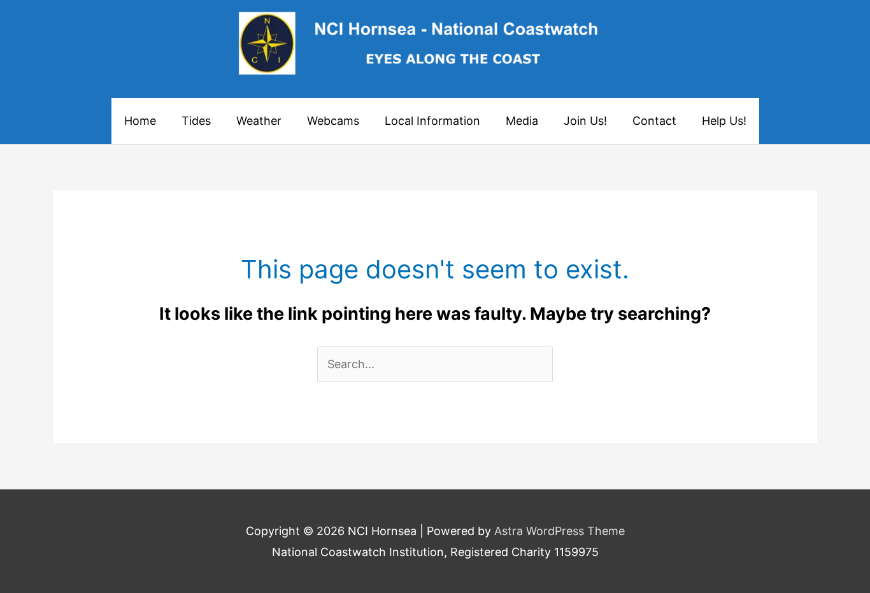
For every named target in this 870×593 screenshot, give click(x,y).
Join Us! (585, 120)
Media (522, 120)
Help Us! (724, 120)
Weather (259, 120)
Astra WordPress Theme (559, 531)
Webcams (333, 120)
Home (140, 120)
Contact (654, 120)
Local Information (432, 120)
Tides (196, 120)
